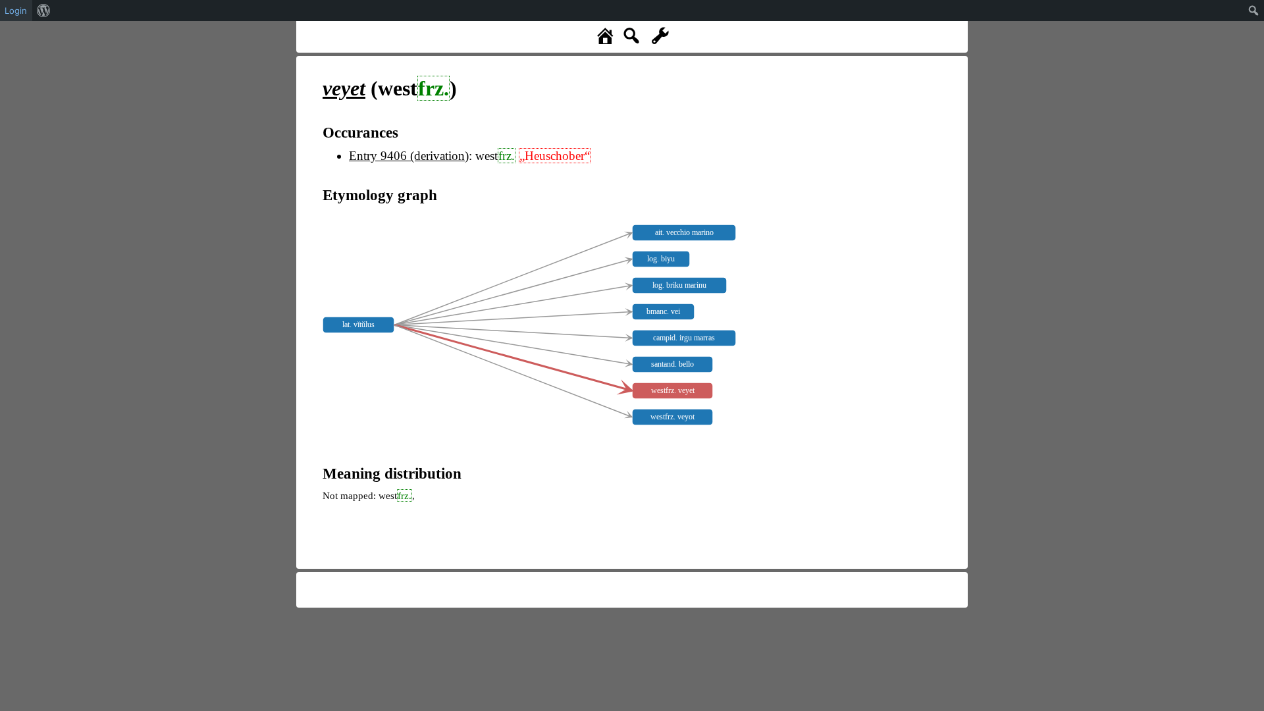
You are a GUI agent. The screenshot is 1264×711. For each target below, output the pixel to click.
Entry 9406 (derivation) (409, 156)
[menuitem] (43, 10)
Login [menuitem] (16, 10)
